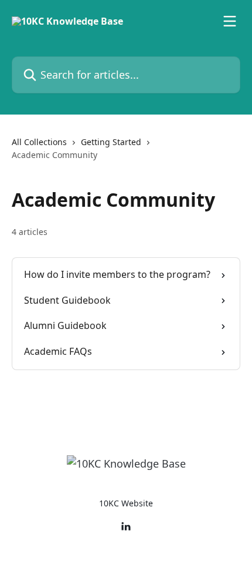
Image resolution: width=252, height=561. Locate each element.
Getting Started (111, 141)
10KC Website (126, 503)
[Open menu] (229, 21)
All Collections (39, 141)
